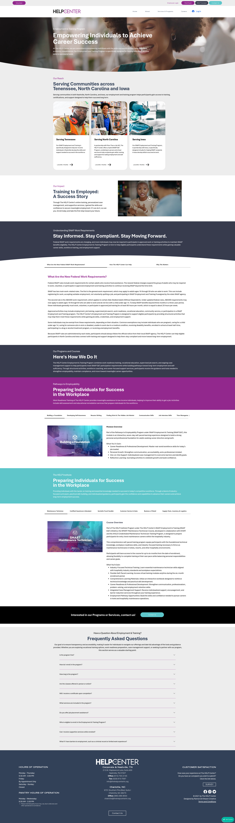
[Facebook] (205, 791)
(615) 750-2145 (120, 776)
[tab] (76, 265)
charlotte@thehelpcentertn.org (117, 798)
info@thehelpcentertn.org (117, 781)
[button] (19, 3)
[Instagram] (210, 791)
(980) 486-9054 (120, 796)
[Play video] (150, 198)
